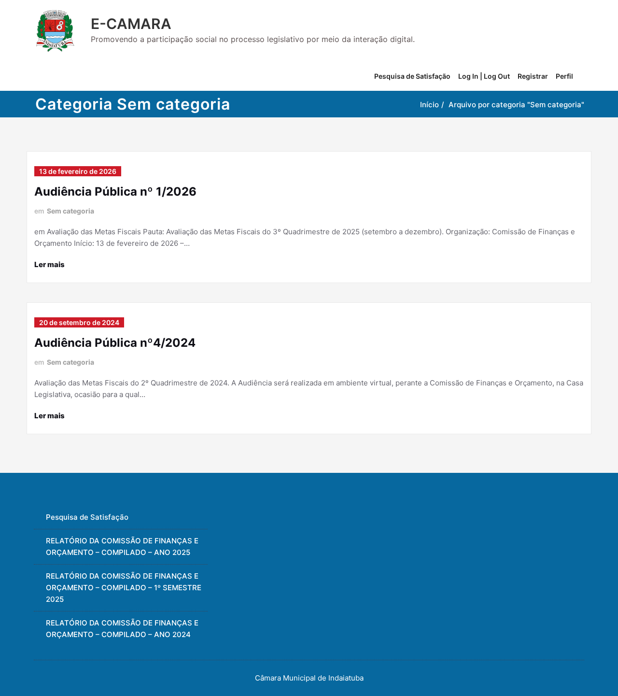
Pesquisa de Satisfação (412, 76)
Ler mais (49, 264)
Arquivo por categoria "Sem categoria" (516, 104)
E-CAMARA (131, 23)
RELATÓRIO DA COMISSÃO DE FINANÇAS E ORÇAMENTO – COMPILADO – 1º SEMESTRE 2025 (123, 587)
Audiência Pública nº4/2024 (115, 343)
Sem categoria (70, 211)
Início (429, 104)
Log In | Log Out (484, 76)
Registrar (533, 76)
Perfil (564, 76)
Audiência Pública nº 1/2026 (115, 192)
